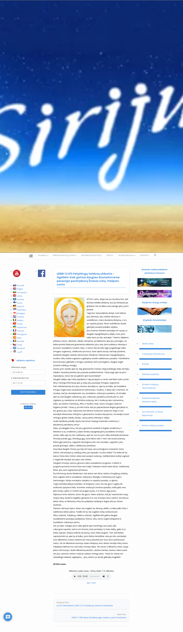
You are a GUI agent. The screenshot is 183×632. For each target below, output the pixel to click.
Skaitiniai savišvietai (150, 374)
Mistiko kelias (148, 343)
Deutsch (20, 306)
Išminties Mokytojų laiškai (64, 255)
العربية (19, 351)
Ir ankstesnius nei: (20, 378)
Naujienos (42, 255)
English (20, 289)
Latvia (19, 296)
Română (20, 341)
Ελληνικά (21, 348)
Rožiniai (145, 364)
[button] (155, 255)
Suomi (19, 303)
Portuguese (22, 334)
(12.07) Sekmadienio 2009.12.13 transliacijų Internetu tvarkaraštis (85, 605)
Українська (22, 327)
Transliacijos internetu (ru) (153, 354)
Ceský (19, 344)
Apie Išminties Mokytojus (91, 255)
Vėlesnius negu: (18, 367)
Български (21, 292)
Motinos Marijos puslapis (153, 425)
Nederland (21, 310)
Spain (19, 337)
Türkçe (20, 324)
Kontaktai (144, 255)
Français (20, 330)
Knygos (110, 255)
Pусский (20, 285)
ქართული (20, 313)
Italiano (20, 320)
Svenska (20, 299)
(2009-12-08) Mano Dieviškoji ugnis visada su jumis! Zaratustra (99, 617)
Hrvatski (20, 317)
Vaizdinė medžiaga (126, 255)
